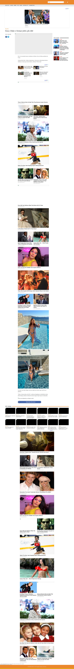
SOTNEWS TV (25, 5)
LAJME (11, 5)
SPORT (15, 5)
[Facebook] (6, 37)
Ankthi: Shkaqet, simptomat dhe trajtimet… (10, 416)
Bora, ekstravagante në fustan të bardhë (9, 428)
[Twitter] (8, 37)
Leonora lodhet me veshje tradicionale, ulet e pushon (52, 416)
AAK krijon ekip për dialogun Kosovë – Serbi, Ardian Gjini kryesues (63, 428)
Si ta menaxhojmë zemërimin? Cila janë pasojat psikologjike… (31, 416)
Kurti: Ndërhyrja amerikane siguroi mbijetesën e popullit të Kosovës (42, 428)
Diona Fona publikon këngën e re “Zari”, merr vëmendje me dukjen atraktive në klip (41, 417)
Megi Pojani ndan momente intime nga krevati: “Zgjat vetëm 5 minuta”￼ (21, 428)
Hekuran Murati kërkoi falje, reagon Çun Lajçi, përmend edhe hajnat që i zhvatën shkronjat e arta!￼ (53, 429)
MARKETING (32, 5)
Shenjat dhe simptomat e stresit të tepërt (20, 416)
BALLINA (7, 5)
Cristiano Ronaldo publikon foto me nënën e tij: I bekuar (6, 664)
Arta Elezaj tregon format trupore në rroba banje (63, 416)
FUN (18, 5)
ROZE (21, 5)
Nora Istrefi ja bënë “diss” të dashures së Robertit (31, 428)
